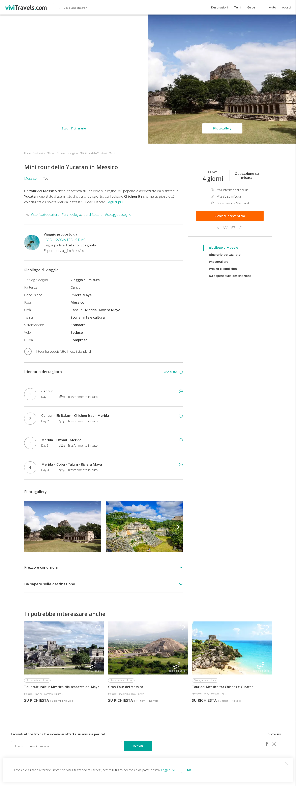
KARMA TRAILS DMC (70, 239)
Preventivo (229, 216)
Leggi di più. (169, 770)
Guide (251, 7)
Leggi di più (114, 202)
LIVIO (48, 239)
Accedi (286, 7)
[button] (178, 526)
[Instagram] (274, 744)
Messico (30, 178)
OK (189, 769)
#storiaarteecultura (45, 214)
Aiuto (272, 7)
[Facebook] (266, 744)
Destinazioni (219, 7)
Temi (237, 7)
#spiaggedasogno (118, 214)
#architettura (92, 214)
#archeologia (71, 214)
